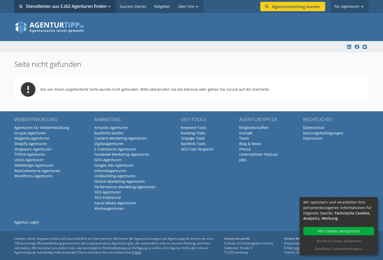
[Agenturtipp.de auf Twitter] (365, 47)
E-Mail (136, 252)
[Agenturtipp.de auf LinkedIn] (349, 47)
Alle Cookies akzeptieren (339, 231)
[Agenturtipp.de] (191, 27)
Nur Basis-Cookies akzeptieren (339, 241)
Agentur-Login (26, 222)
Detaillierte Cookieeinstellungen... (339, 248)
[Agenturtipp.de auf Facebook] (357, 47)
